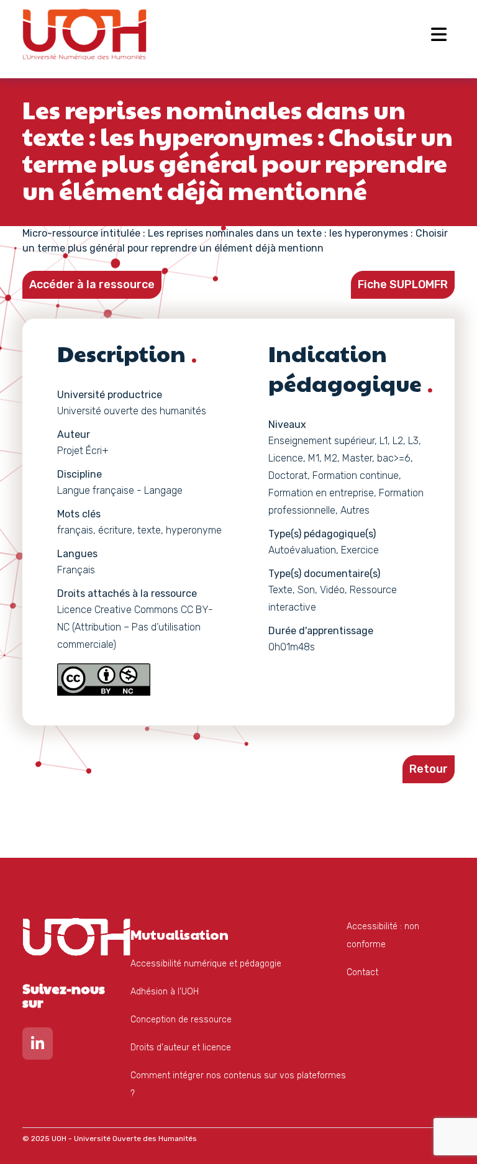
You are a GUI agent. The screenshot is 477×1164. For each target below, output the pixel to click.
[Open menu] (439, 34)
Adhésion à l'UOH (164, 991)
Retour (428, 769)
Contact (362, 972)
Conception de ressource (181, 1019)
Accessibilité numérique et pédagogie (205, 963)
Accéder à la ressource (92, 284)
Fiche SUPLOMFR (403, 284)
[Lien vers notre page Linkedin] (37, 1046)
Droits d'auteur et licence (180, 1047)
